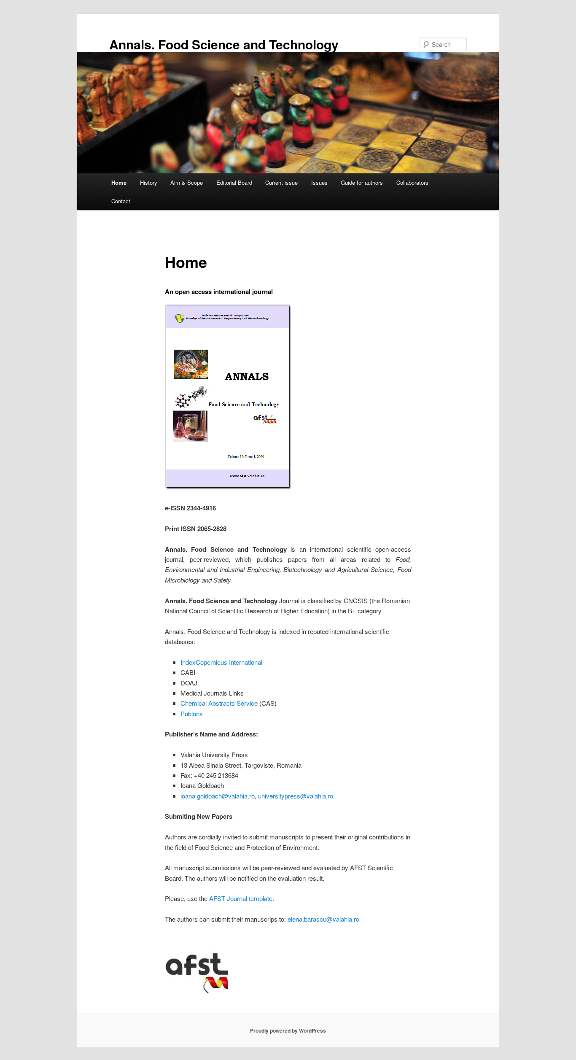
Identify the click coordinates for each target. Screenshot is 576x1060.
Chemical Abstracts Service (219, 703)
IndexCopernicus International (221, 662)
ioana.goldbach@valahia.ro (217, 795)
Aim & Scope (186, 182)
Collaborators (412, 182)
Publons (191, 713)
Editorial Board (234, 182)
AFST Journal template (240, 898)
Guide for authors (362, 182)
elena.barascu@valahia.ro (323, 918)
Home (119, 182)
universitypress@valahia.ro (295, 795)
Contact (120, 201)
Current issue (281, 182)
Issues (319, 182)
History (148, 182)
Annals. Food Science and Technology (224, 44)
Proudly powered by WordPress (288, 1030)
